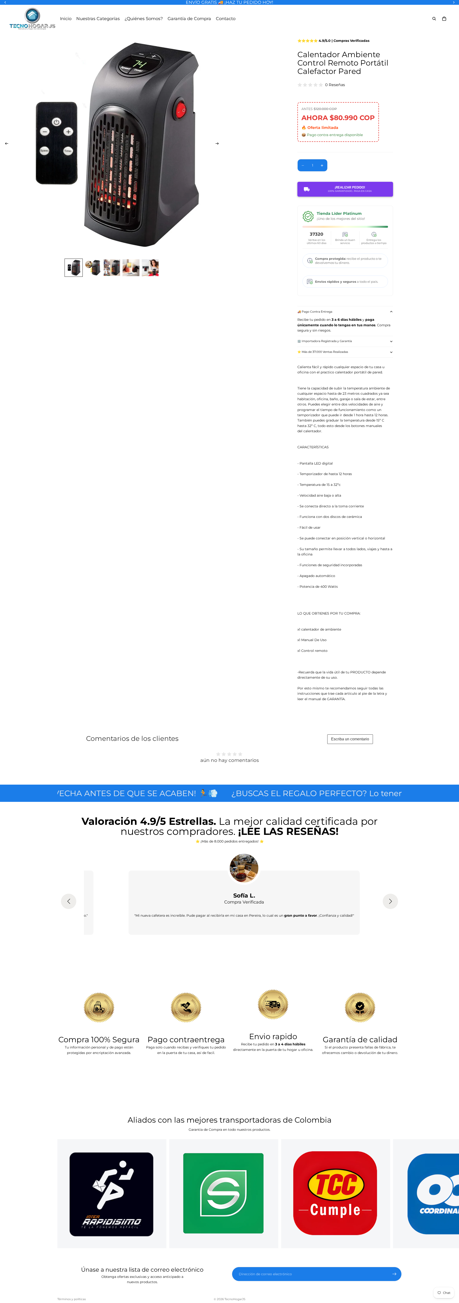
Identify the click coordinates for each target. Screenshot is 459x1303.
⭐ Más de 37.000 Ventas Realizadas (322, 352)
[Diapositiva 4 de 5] (131, 267)
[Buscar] (434, 18)
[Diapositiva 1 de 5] (73, 267)
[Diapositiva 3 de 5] (111, 267)
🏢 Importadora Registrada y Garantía (324, 341)
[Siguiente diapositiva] (218, 144)
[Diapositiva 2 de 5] (92, 267)
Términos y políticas (71, 1299)
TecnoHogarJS (234, 1299)
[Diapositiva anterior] (5, 144)
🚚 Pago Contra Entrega (314, 311)
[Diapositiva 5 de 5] (150, 267)
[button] (68, 901)
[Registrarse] (394, 1274)
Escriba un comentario (350, 739)
